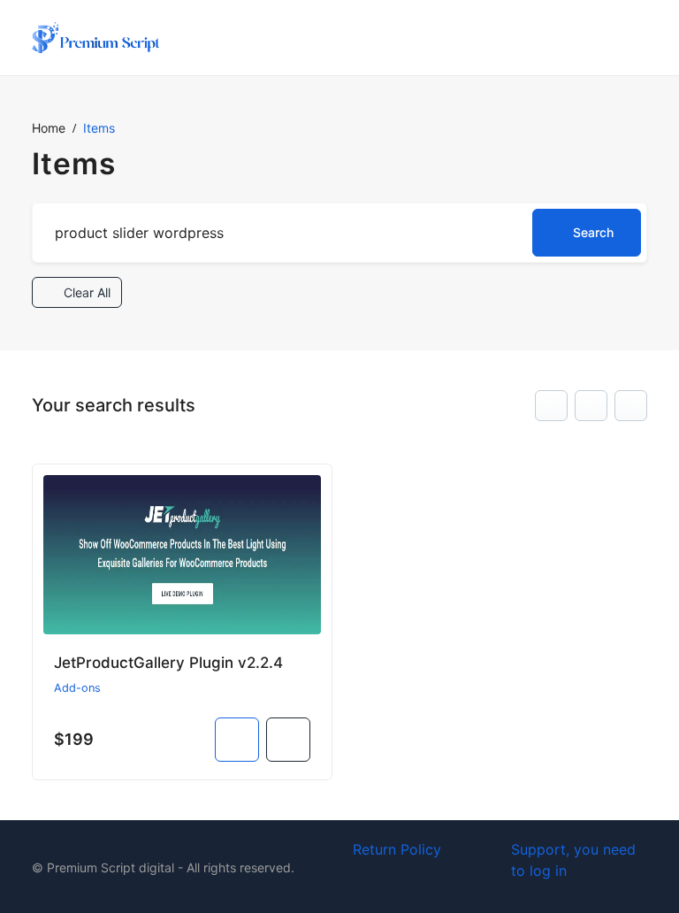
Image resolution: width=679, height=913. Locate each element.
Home (48, 127)
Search (593, 232)
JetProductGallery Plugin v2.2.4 (168, 662)
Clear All (85, 292)
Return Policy (397, 849)
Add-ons (77, 687)
